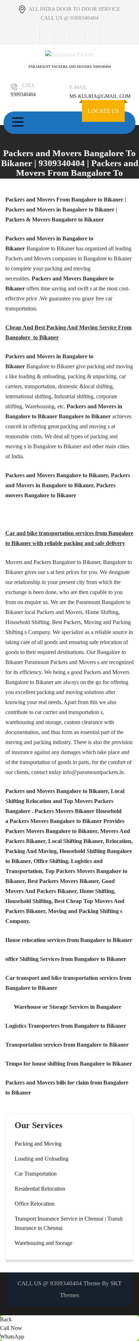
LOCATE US (103, 111)
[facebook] (47, 36)
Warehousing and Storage (43, 1243)
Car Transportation (36, 1174)
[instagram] (77, 36)
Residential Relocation (40, 1189)
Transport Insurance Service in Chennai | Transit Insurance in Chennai (69, 1223)
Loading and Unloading (41, 1159)
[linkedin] (91, 36)
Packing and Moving (38, 1144)
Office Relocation (35, 1204)
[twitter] (62, 36)
